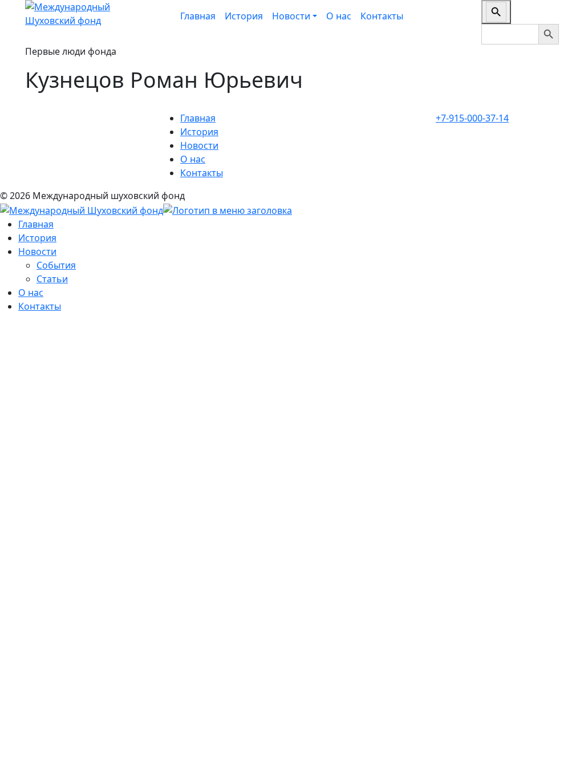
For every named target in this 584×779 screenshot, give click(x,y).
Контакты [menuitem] (39, 306)
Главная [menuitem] (36, 224)
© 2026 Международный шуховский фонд (92, 195)
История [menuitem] (37, 238)
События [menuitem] (56, 265)
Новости (199, 145)
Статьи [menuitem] (52, 279)
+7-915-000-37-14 (472, 118)
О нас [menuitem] (30, 292)
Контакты (381, 16)
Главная (198, 16)
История (244, 16)
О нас (338, 16)
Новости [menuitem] (37, 251)
